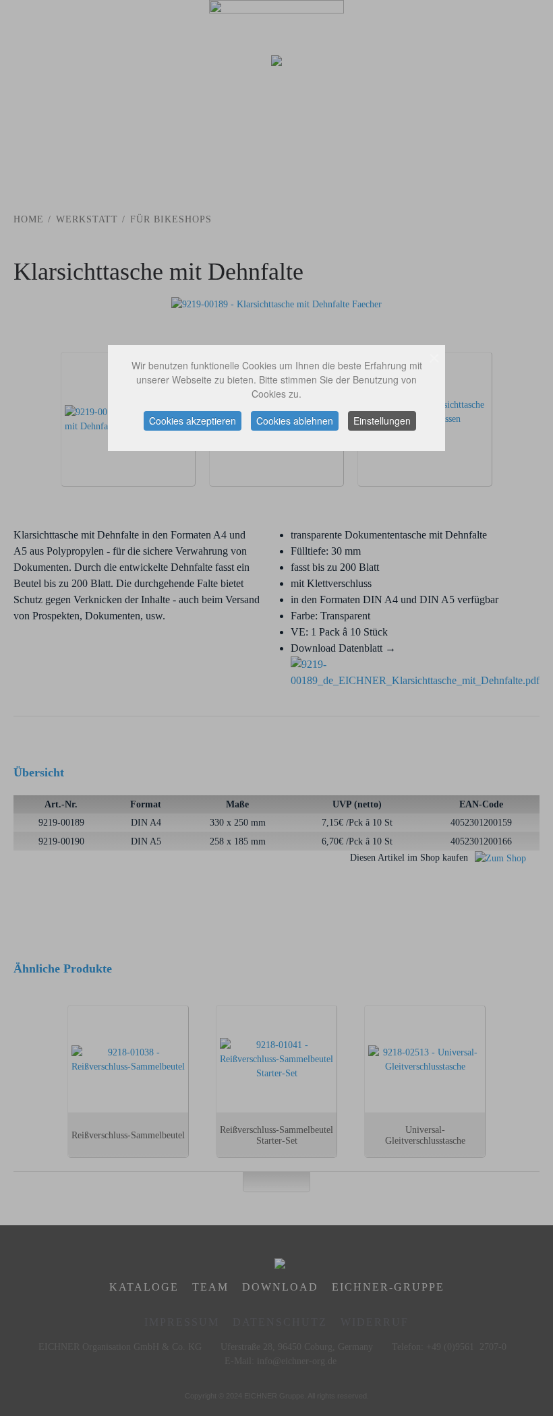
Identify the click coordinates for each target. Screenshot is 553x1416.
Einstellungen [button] (382, 420)
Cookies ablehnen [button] (294, 420)
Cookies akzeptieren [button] (192, 420)
